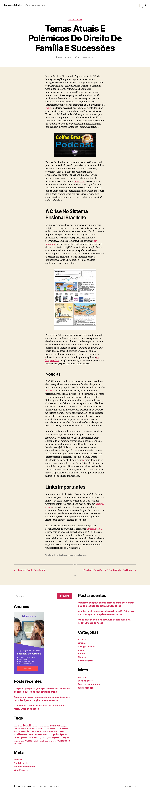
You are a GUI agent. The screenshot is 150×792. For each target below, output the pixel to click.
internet (50, 731)
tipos (50, 741)
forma (57, 729)
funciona (64, 728)
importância (36, 731)
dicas (34, 728)
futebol (81, 653)
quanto (33, 737)
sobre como (79, 181)
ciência (49, 108)
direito (56, 555)
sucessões (78, 555)
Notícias (82, 657)
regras (48, 738)
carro (41, 726)
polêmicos (69, 555)
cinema (81, 643)
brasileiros (35, 726)
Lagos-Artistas (66, 57)
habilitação (24, 731)
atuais (50, 555)
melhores (20, 734)
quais (16, 737)
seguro (66, 738)
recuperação (41, 738)
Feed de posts (21, 763)
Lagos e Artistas (13, 5)
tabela (36, 741)
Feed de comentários (24, 766)
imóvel (44, 731)
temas (85, 555)
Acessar (18, 759)
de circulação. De (94, 529)
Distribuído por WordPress (48, 786)
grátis (16, 731)
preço (50, 735)
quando (24, 738)
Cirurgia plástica (86, 646)
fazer (52, 728)
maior (55, 731)
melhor (61, 731)
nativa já (49, 390)
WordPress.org (21, 770)
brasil (27, 725)
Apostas (82, 639)
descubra (26, 728)
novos (45, 735)
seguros (17, 741)
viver (20, 744)
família (61, 555)
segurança (57, 738)
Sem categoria (75, 19)
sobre (28, 740)
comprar (64, 726)
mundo (31, 735)
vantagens (64, 740)
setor (22, 741)
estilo (47, 729)
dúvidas (40, 729)
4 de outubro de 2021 (86, 57)
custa (17, 728)
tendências (43, 741)
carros (46, 726)
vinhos (15, 743)
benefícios (18, 726)
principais (60, 734)
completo (55, 725)
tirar (54, 741)
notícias (38, 734)
